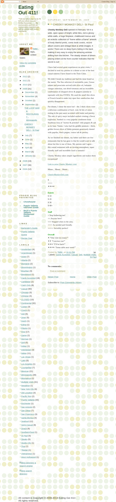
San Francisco (27, 414)
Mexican (25, 371)
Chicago (25, 292)
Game (24, 335)
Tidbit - (36, 49)
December (30, 92)
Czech (24, 310)
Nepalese (25, 386)
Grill (23, 342)
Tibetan (24, 450)
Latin (23, 360)
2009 (25, 89)
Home (72, 277)
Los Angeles (26, 364)
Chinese (25, 296)
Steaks (24, 439)
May (27, 143)
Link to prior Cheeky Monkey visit (62, 164)
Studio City (26, 443)
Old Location (27, 393)
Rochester (25, 403)
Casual (74, 255)
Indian (24, 346)
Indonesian (26, 350)
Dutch (24, 321)
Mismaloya (26, 378)
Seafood (25, 421)
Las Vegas (26, 357)
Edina (23, 325)
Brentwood (26, 274)
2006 (25, 169)
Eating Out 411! (28, 9)
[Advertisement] (29, 181)
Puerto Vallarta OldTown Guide (31, 207)
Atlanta (24, 260)
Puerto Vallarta (28, 400)
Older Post (92, 277)
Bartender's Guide (29, 228)
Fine (23, 332)
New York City (27, 389)
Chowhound (29, 202)
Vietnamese (26, 454)
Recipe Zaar (26, 238)
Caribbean (26, 282)
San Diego (26, 411)
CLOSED (25, 299)
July (27, 135)
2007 (25, 165)
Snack (24, 428)
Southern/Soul (27, 432)
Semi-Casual (27, 425)
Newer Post (53, 277)
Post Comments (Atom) (70, 282)
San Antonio (26, 407)
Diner (23, 317)
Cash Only (26, 285)
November (30, 96)
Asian (23, 257)
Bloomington (27, 267)
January (29, 156)
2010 (25, 85)
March (28, 152)
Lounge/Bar (26, 368)
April (27, 148)
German (25, 339)
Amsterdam (26, 249)
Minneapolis (26, 375)
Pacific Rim (26, 396)
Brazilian (25, 271)
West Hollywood (28, 457)
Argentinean (26, 253)
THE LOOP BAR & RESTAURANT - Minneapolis (32, 114)
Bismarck (25, 264)
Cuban (24, 307)
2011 (25, 80)
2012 (25, 76)
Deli (80, 255)
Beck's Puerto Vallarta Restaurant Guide (30, 213)
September (30, 104)
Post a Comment (57, 271)
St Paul (93, 257)
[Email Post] (94, 252)
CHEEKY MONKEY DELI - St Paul (31, 127)
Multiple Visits (89, 255)
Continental (26, 303)
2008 (25, 161)
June (27, 139)
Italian (24, 353)
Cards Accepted (63, 255)
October (29, 100)
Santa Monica (27, 418)
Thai (23, 446)
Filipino (24, 328)
